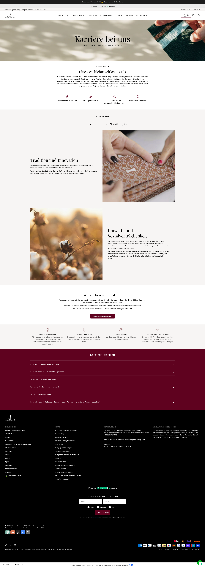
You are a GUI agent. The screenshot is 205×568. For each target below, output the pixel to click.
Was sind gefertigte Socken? (65, 441)
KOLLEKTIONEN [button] (10, 427)
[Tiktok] (11, 545)
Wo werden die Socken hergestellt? (43, 379)
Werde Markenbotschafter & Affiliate (68, 476)
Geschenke (9, 441)
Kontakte (58, 458)
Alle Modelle (9, 434)
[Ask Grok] (28, 532)
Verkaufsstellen (60, 462)
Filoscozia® (59, 444)
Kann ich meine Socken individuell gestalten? (47, 372)
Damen (8, 472)
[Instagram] (15, 545)
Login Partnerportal (62, 479)
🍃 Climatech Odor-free (14, 476)
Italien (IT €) (184, 9)
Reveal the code (102, 512)
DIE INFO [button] (57, 427)
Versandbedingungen (62, 451)
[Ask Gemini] (23, 532)
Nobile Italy (10, 549)
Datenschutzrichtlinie (39, 549)
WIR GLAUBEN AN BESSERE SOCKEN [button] (164, 427)
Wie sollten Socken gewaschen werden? (45, 387)
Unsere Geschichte (62, 437)
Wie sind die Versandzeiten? (41, 394)
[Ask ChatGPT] (7, 532)
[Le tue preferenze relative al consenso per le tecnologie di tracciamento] (201, 564)
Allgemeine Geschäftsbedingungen (60, 549)
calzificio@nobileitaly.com (14, 10)
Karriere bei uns (60, 469)
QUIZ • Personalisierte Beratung (66, 430)
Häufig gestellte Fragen (63, 448)
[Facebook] (6, 545)
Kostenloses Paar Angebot (64, 472)
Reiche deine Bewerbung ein (102, 316)
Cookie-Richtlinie (25, 549)
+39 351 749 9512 (40, 10)
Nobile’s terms (95, 517)
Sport (7, 462)
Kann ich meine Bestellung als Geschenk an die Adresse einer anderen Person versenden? (65, 402)
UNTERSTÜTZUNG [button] (110, 427)
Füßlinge (8, 465)
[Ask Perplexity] (18, 532)
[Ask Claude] (12, 532)
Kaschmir (8, 451)
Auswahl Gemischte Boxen (15, 430)
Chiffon (7, 458)
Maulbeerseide (10, 448)
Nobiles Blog (59, 434)
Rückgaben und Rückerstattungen (67, 455)
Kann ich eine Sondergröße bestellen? (45, 364)
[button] (62, 15)
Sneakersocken (11, 469)
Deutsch (195, 9)
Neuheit (8, 437)
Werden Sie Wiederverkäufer (65, 465)
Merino (7, 455)
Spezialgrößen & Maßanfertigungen (18, 444)
